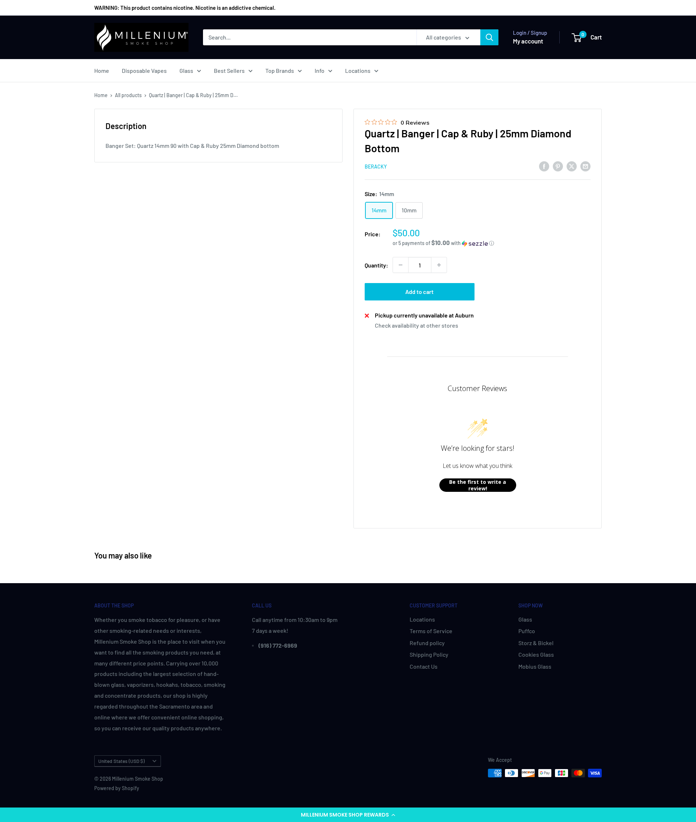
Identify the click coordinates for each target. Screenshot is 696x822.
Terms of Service (431, 630)
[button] (348, 815)
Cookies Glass (536, 654)
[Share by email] (585, 165)
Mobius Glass (534, 666)
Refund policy (427, 642)
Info (319, 70)
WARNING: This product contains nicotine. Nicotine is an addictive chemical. (185, 7)
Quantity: (376, 265)
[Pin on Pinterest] (558, 165)
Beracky (376, 166)
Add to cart (419, 291)
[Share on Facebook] (544, 165)
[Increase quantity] (439, 265)
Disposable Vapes (144, 70)
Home (101, 70)
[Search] (489, 37)
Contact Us (424, 666)
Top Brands (279, 70)
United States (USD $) (121, 761)
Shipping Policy (429, 654)
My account (528, 41)
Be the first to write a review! (477, 485)
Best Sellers (229, 70)
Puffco (526, 630)
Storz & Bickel (536, 642)
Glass (186, 70)
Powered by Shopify (116, 788)
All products (128, 95)
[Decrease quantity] (400, 265)
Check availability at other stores (416, 325)
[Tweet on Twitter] (572, 165)
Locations (357, 70)
